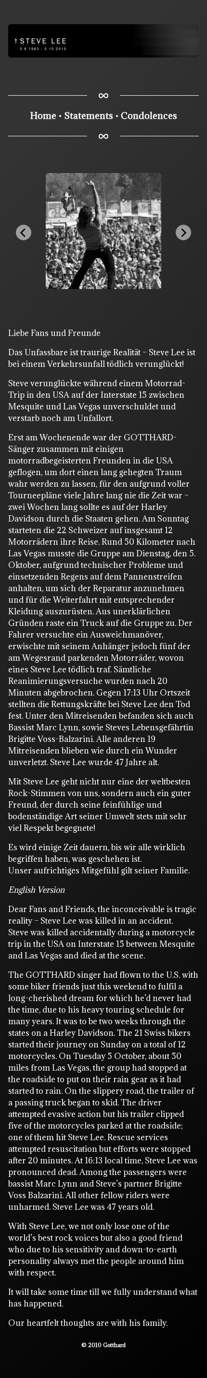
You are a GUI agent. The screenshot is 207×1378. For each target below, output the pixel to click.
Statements (88, 115)
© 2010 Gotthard (103, 1345)
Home (43, 115)
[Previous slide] (23, 232)
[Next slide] (183, 232)
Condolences (149, 115)
